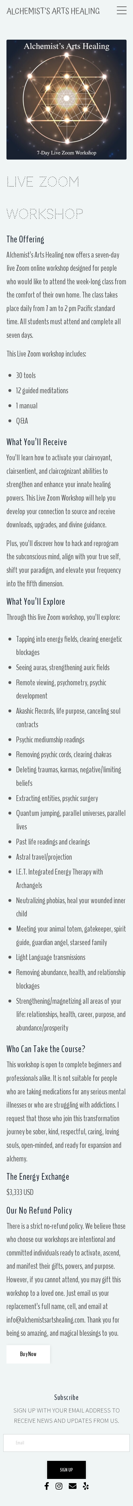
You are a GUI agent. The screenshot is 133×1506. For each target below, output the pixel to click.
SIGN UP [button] (66, 1470)
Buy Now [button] (28, 1354)
